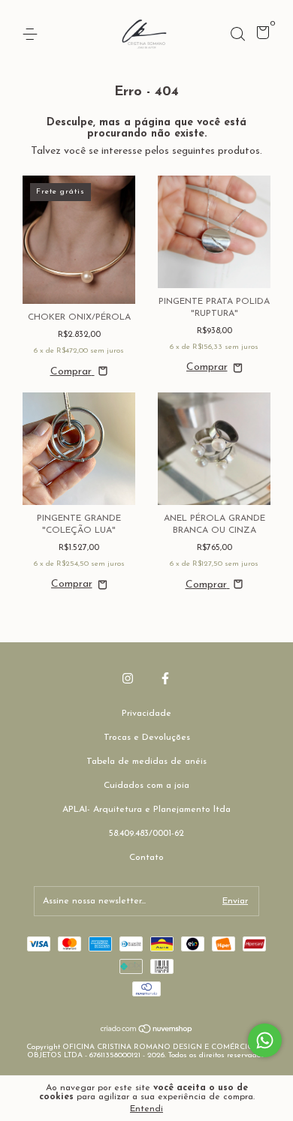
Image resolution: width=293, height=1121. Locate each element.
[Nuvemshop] (147, 1031)
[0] (260, 36)
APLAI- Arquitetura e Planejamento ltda (146, 809)
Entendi (146, 1108)
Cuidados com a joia (146, 785)
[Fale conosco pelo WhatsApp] (265, 1040)
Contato (146, 857)
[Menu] (33, 35)
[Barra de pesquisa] (237, 35)
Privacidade (146, 713)
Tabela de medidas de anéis (146, 761)
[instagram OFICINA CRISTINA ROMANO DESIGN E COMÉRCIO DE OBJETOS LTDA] (128, 678)
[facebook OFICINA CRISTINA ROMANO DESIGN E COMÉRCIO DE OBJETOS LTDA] (165, 678)
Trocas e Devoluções (147, 737)
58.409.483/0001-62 (146, 833)
